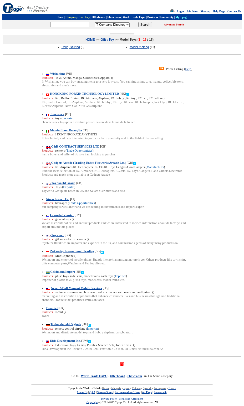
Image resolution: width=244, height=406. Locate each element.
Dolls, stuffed (70, 47)
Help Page (219, 11)
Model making (139, 47)
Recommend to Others (127, 392)
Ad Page (147, 392)
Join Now (192, 11)
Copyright (92, 402)
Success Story (105, 392)
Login (180, 11)
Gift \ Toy (107, 39)
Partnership (160, 392)
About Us (82, 392)
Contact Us (234, 11)
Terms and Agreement (131, 398)
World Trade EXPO (94, 376)
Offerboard (117, 376)
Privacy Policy (109, 398)
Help (188, 69)
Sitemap (205, 11)
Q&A (92, 392)
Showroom (134, 376)
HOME (90, 39)
